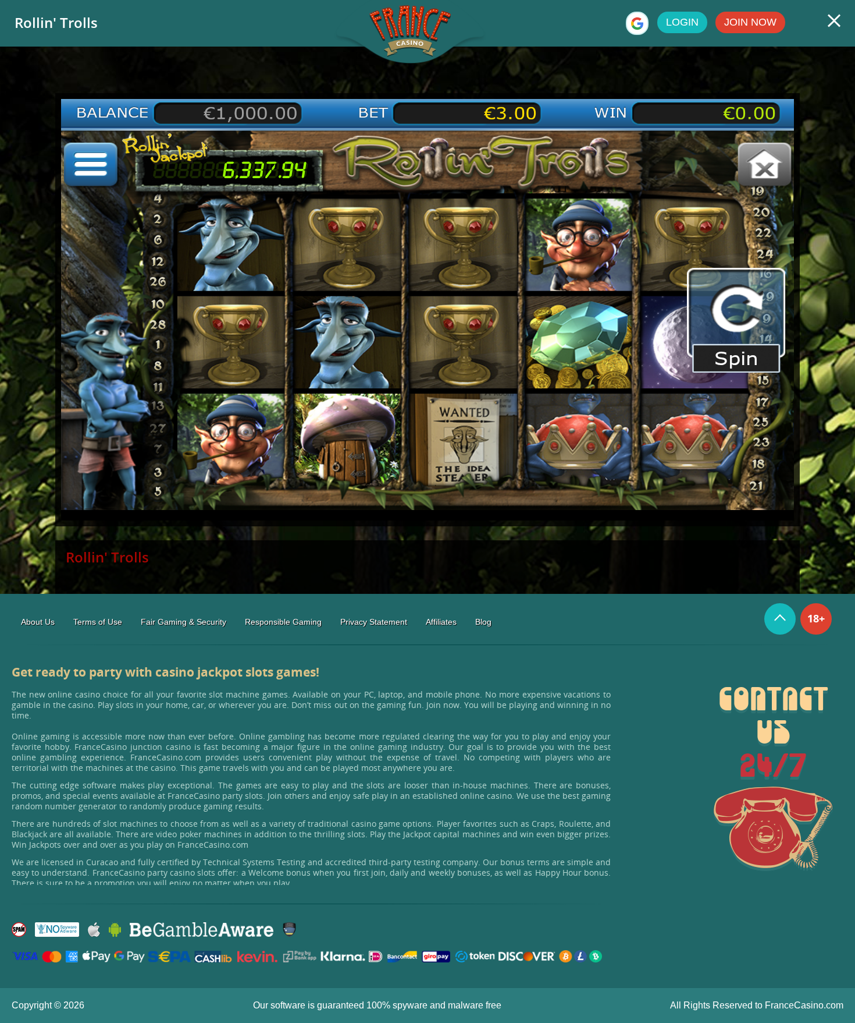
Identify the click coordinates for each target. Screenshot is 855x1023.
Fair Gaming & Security (183, 621)
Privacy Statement (373, 621)
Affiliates (441, 621)
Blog (483, 621)
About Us (38, 621)
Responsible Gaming (283, 621)
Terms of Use (97, 621)
